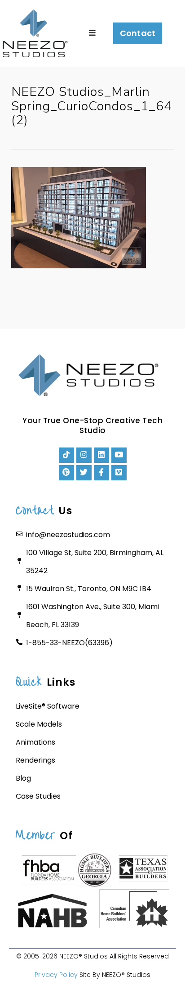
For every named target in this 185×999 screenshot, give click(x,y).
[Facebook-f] (101, 472)
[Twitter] (84, 472)
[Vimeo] (119, 472)
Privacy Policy (56, 974)
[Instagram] (84, 455)
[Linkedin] (101, 455)
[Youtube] (119, 455)
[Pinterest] (66, 472)
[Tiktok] (66, 455)
